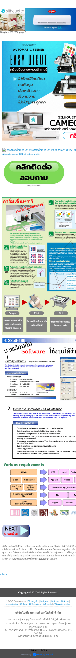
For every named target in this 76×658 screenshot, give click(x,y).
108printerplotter (61, 604)
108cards (47, 604)
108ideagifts (35, 604)
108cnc (23, 604)
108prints (44, 601)
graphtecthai (12, 604)
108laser (55, 601)
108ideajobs (32, 601)
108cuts (65, 601)
